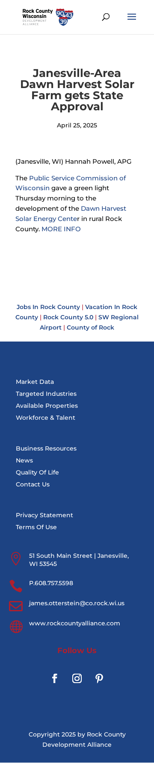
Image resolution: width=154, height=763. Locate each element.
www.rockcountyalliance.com (74, 623)
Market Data (35, 382)
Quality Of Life (37, 472)
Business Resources (46, 448)
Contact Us (33, 484)
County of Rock (90, 327)
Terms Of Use (36, 527)
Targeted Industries (46, 394)
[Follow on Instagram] (77, 678)
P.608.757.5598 (51, 583)
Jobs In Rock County (48, 307)
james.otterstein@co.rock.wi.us (76, 603)
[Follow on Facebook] (54, 678)
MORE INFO (61, 229)
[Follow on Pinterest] (99, 678)
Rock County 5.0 (68, 317)
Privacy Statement (44, 515)
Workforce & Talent (45, 417)
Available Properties (47, 405)
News (24, 460)
